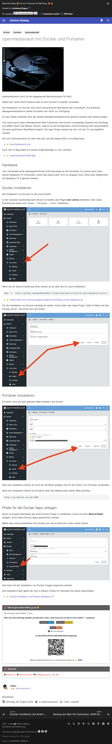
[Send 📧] (78, 723)
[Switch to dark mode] (101, 20)
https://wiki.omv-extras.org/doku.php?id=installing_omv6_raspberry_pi (46, 299)
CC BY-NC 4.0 (31, 732)
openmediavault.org (20, 144)
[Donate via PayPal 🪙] (98, 723)
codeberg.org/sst (43, 675)
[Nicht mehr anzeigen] (108, 3)
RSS (57, 675)
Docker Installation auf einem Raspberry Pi (32, 596)
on (48, 14)
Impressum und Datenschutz (14, 727)
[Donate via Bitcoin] (108, 723)
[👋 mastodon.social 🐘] (83, 723)
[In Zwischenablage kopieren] (107, 293)
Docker (7, 32)
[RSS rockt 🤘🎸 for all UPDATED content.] (74, 723)
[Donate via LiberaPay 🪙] (103, 723)
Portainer (17, 32)
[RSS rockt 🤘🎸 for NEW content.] (69, 723)
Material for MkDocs (19, 741)
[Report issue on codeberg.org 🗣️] (93, 723)
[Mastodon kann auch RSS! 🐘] (88, 723)
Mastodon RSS (25, 675)
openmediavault (49, 701)
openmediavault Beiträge (23, 155)
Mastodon (10, 675)
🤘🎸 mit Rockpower (19, 688)
